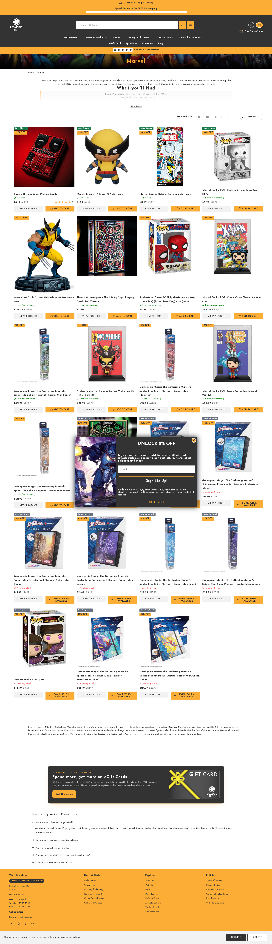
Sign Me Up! (156, 481)
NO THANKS (156, 502)
